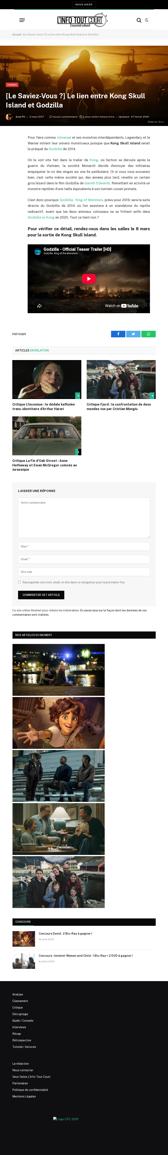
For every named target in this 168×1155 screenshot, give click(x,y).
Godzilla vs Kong (41, 217)
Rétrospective (21, 1040)
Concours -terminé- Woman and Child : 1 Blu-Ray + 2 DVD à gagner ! (86, 955)
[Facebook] (16, 148)
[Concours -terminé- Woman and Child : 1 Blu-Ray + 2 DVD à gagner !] (23, 961)
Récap (16, 1033)
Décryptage (20, 1014)
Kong (94, 160)
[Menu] (22, 20)
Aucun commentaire (65, 116)
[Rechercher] (139, 20)
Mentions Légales (24, 1096)
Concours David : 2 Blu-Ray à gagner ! (65, 933)
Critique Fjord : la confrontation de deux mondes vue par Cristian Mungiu (119, 406)
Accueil (17, 34)
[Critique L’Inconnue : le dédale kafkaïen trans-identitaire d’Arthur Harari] (46, 379)
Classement (20, 1001)
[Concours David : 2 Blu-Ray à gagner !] (23, 939)
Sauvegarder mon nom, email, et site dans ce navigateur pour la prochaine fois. (74, 582)
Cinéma (12, 85)
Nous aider (84, 4)
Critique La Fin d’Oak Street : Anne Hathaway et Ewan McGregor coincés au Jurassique (44, 465)
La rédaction (20, 1063)
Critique (17, 1007)
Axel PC (20, 116)
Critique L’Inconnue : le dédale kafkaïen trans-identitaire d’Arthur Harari (43, 406)
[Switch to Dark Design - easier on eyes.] (146, 20)
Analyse (17, 994)
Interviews (19, 1027)
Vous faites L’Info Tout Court (31, 1076)
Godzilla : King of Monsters (81, 200)
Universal (64, 137)
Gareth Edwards (97, 183)
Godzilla (55, 149)
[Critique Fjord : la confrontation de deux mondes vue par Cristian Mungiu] (121, 379)
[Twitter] (16, 158)
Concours (23, 921)
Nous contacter (22, 1070)
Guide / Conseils (22, 1020)
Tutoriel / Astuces (24, 1046)
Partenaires (20, 1083)
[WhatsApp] (16, 169)
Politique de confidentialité (30, 1090)
